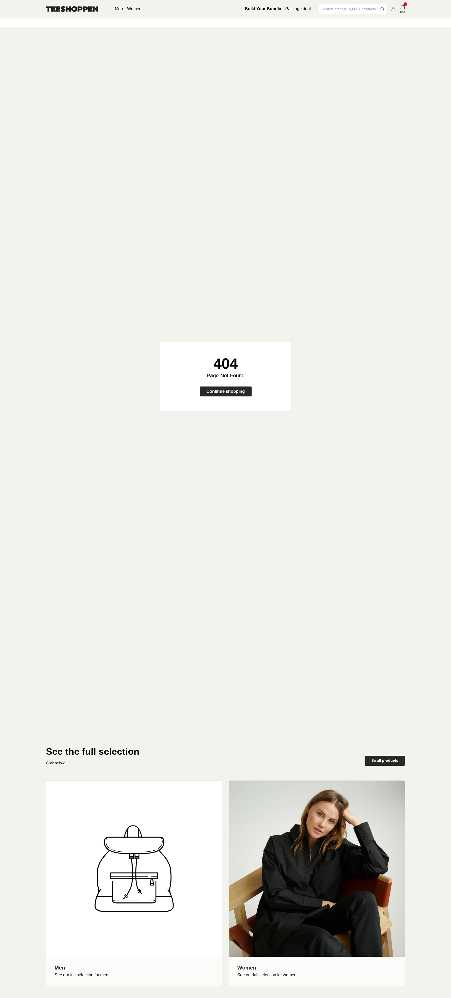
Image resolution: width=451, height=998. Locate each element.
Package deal (298, 9)
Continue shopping (225, 391)
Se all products (384, 760)
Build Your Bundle (263, 9)
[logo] (72, 9)
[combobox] (349, 9)
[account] (393, 9)
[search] (382, 9)
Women (134, 9)
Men (119, 9)
